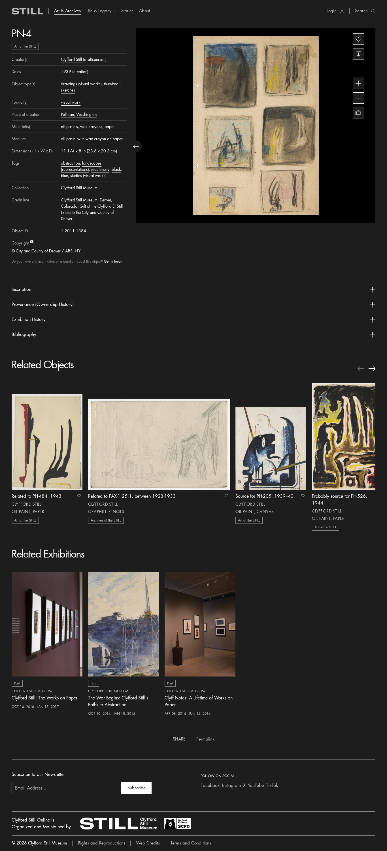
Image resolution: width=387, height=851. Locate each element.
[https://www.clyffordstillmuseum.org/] (118, 823)
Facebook (210, 785)
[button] (101, 11)
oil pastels (69, 127)
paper (110, 127)
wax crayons (91, 127)
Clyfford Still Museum (79, 188)
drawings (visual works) (81, 84)
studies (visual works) (88, 176)
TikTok (272, 785)
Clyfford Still (71, 59)
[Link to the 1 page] (47, 436)
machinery (100, 169)
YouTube (256, 785)
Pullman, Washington (79, 114)
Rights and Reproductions (101, 843)
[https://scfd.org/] (177, 823)
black (116, 169)
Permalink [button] (205, 739)
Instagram (231, 785)
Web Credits (148, 843)
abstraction (70, 163)
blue (64, 176)
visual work (70, 102)
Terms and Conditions (191, 843)
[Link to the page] (27, 11)
